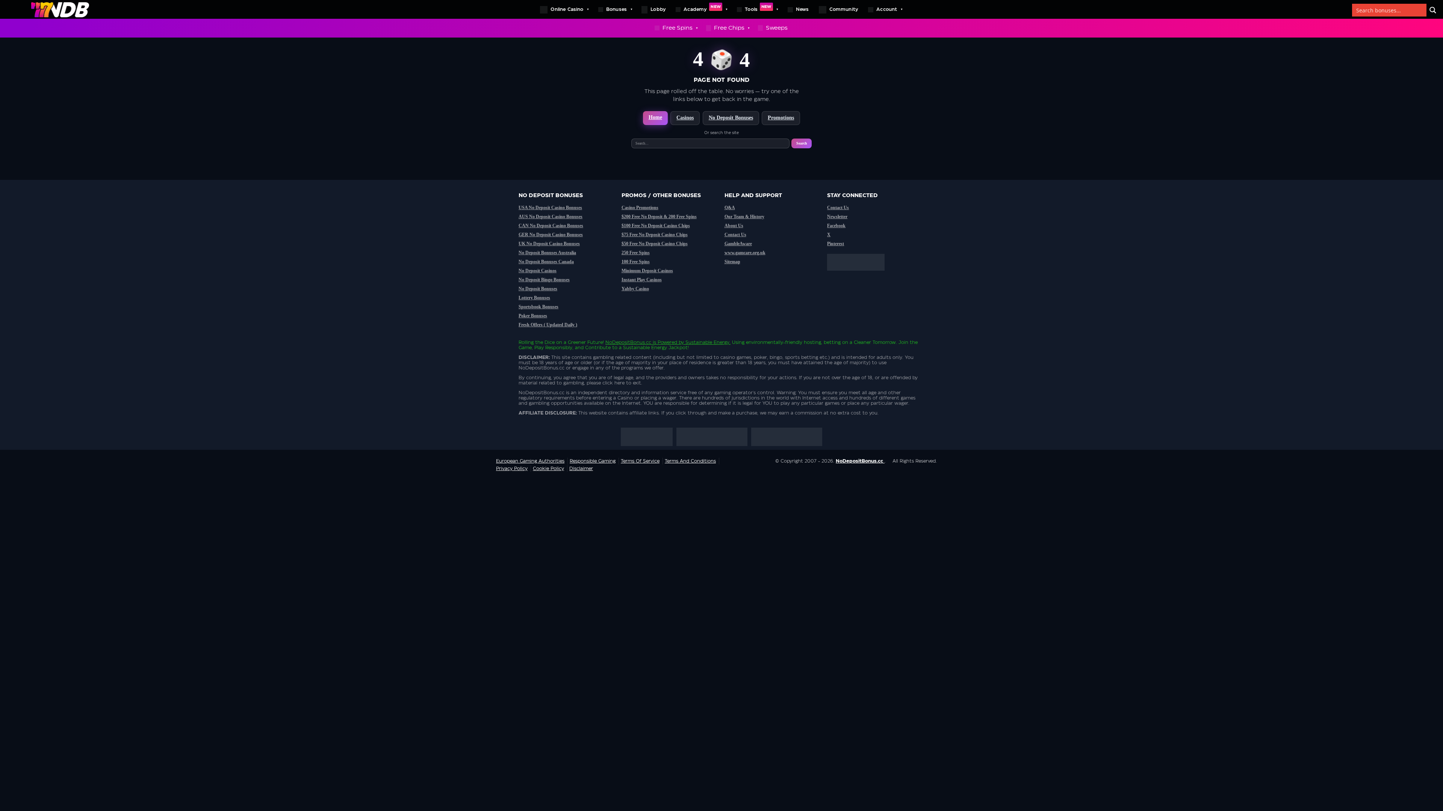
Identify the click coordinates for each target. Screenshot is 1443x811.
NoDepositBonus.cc (628, 342)
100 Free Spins (636, 261)
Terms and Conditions (690, 461)
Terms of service (640, 461)
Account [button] (886, 9)
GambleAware (738, 243)
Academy (702, 8)
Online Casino (567, 9)
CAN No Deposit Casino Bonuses (551, 225)
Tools (758, 8)
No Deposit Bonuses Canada (546, 261)
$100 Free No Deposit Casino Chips (656, 225)
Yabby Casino (635, 288)
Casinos (685, 118)
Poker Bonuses (533, 315)
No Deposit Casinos (538, 270)
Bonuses (616, 9)
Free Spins (678, 28)
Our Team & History (744, 216)
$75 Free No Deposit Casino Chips (655, 234)
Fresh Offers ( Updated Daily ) (548, 324)
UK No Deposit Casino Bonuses (549, 243)
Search (801, 143)
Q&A (730, 207)
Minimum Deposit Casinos (647, 270)
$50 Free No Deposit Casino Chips (655, 243)
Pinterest (835, 243)
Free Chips (729, 28)
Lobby (658, 9)
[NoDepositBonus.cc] (60, 9)
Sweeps (777, 28)
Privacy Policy (512, 468)
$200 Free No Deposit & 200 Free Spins (659, 216)
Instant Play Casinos (642, 279)
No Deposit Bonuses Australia (547, 252)
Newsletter (837, 216)
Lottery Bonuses (534, 297)
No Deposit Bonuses (731, 118)
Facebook (836, 225)
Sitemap (732, 261)
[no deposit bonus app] (859, 274)
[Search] (1432, 10)
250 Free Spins (636, 252)
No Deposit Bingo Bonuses (544, 279)
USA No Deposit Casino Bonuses (550, 207)
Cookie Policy (548, 468)
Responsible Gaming (593, 461)
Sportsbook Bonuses (538, 306)
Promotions (781, 118)
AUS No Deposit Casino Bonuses (550, 216)
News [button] (802, 9)
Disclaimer (581, 468)
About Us (734, 225)
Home (655, 117)
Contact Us (735, 234)
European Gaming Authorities (530, 461)
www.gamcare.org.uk (745, 252)
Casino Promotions (640, 207)
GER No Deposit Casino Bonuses (551, 234)
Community (844, 9)
